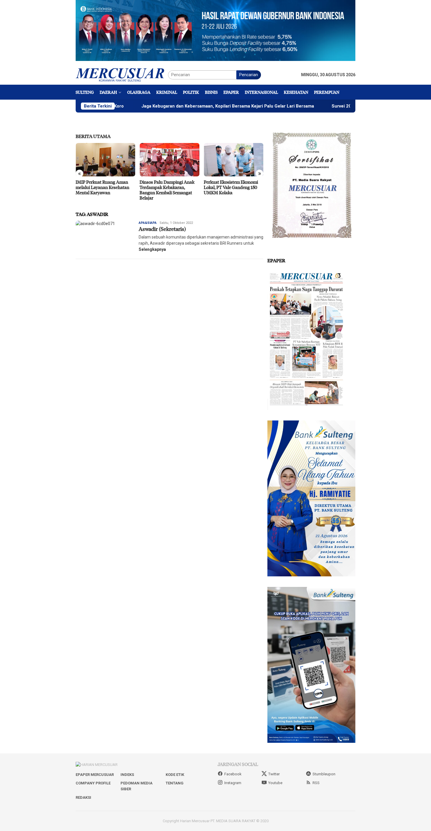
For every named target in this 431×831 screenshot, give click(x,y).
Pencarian (248, 74)
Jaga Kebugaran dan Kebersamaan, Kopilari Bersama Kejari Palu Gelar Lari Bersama (194, 106)
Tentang (175, 783)
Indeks (127, 774)
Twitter (274, 774)
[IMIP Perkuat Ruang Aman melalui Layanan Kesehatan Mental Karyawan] (98, 159)
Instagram (232, 783)
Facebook (233, 774)
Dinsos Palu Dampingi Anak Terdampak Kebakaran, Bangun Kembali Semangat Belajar (160, 189)
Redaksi (83, 797)
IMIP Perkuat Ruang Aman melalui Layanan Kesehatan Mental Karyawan (95, 187)
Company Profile (93, 783)
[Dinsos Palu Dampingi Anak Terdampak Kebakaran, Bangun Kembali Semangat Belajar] (162, 159)
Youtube (275, 783)
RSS (316, 783)
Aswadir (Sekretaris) (162, 228)
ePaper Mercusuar (95, 774)
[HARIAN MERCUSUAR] (122, 74)
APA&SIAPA (148, 223)
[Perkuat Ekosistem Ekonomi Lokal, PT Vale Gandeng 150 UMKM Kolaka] (226, 159)
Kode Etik (175, 774)
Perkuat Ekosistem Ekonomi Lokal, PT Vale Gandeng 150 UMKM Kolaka (223, 187)
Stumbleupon (324, 774)
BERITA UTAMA (93, 136)
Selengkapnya (152, 249)
